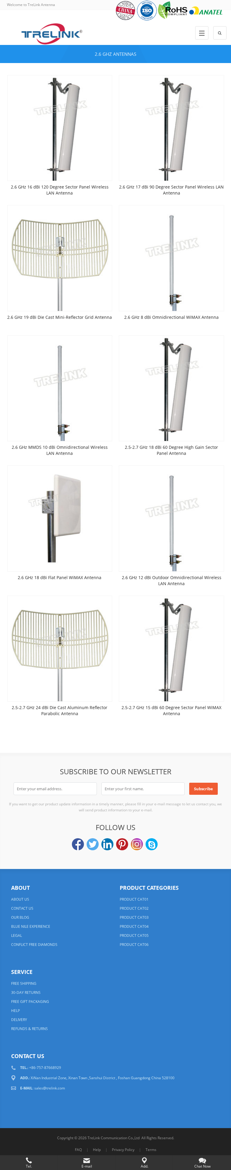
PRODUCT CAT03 (134, 917)
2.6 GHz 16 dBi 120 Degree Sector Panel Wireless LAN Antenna (60, 190)
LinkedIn (107, 844)
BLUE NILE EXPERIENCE (30, 926)
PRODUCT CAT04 (134, 926)
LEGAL (16, 935)
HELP (15, 1010)
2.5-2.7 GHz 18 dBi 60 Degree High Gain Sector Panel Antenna (171, 450)
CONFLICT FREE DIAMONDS (34, 944)
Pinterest (122, 844)
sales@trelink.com (49, 1088)
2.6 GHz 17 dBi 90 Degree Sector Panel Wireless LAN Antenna (171, 190)
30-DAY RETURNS (26, 992)
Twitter (93, 844)
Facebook (78, 844)
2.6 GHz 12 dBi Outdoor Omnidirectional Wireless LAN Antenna (171, 580)
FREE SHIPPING (23, 983)
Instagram (137, 844)
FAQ (78, 1149)
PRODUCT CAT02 (134, 908)
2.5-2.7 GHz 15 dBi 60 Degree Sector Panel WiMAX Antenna (171, 710)
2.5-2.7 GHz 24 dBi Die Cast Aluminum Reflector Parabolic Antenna (59, 710)
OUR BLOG (20, 917)
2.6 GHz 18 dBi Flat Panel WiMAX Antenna (59, 577)
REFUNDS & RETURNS (29, 1028)
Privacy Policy (123, 1149)
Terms (151, 1149)
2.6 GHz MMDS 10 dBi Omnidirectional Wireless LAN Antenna (60, 450)
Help (97, 1149)
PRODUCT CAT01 (134, 899)
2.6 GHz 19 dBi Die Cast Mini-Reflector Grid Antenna (59, 317)
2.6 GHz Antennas (115, 54)
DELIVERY (19, 1019)
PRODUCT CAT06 (134, 944)
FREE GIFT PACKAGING (30, 1001)
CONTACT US (22, 908)
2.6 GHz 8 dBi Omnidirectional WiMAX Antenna (171, 317)
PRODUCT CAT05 (134, 935)
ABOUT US (20, 899)
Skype (152, 844)
